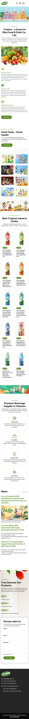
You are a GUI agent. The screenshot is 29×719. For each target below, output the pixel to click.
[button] (1, 14)
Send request (9, 657)
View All (25, 492)
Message (6, 642)
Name (5, 628)
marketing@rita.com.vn (8, 678)
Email (5, 635)
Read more (6, 117)
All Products (7, 145)
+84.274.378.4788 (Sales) (9, 681)
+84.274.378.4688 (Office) (9, 683)
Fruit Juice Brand (14, 716)
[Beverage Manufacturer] (4, 3)
